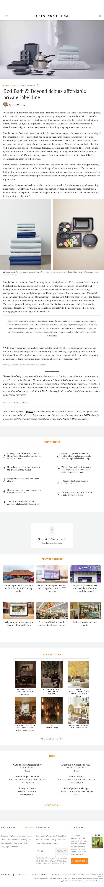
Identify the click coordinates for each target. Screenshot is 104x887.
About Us (6, 875)
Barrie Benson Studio (79, 727)
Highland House (78, 725)
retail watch (11, 85)
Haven (46, 147)
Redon (78, 696)
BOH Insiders (52, 336)
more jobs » (52, 805)
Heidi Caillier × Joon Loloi (52, 690)
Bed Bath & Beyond (19, 112)
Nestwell (69, 144)
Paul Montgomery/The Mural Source (79, 691)
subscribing (51, 415)
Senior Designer (76, 776)
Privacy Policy (57, 860)
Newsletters (39, 875)
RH (52, 725)
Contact (21, 875)
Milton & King (25, 689)
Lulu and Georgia (25, 725)
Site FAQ (56, 875)
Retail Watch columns (45, 391)
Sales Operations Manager (76, 788)
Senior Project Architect (27, 776)
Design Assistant (27, 788)
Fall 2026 (52, 694)
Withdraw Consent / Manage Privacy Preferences (83, 881)
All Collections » (52, 739)
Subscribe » (79, 861)
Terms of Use (53, 858)
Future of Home (70, 418)
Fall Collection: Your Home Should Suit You (25, 729)
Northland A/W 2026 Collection (25, 693)
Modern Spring (52, 727)
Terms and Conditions (86, 874)
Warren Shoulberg (18, 105)
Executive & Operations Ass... (76, 764)
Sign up (29, 411)
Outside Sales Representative (27, 764)
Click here (53, 332)
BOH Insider (90, 415)
